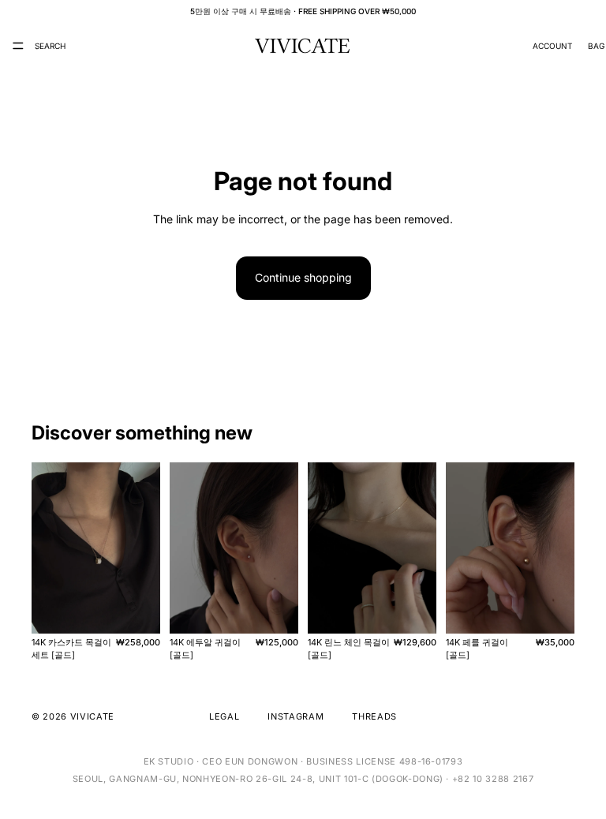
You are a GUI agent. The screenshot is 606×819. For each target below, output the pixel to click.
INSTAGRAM (295, 716)
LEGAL (224, 716)
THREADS (374, 716)
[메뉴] (18, 46)
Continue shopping (303, 277)
